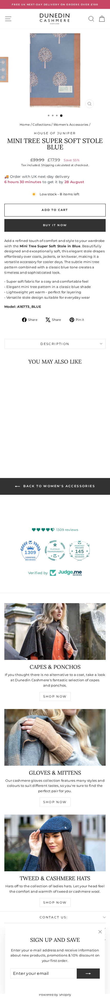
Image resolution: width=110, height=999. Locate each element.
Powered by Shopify (55, 994)
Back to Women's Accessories (58, 486)
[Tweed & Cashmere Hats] (55, 843)
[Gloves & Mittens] (55, 737)
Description (54, 344)
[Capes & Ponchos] (55, 631)
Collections (41, 124)
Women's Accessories (70, 124)
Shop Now (55, 696)
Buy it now (55, 225)
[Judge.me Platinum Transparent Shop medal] (55, 550)
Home (25, 124)
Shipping (47, 165)
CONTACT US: (54, 917)
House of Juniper (55, 133)
